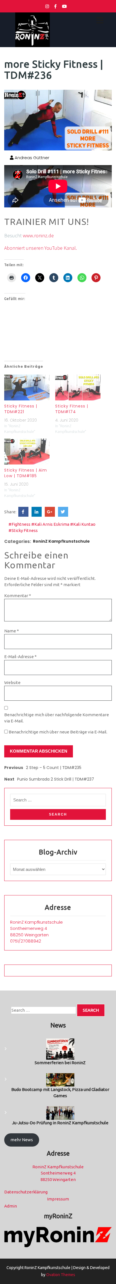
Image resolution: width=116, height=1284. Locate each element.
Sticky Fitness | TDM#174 (71, 409)
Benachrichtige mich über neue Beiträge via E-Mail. (58, 731)
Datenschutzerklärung (26, 1191)
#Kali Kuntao (82, 524)
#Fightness (19, 524)
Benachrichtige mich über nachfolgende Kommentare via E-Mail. (56, 718)
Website (12, 682)
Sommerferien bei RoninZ (60, 1062)
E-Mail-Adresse (20, 656)
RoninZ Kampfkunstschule (61, 541)
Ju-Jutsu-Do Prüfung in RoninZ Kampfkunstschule (60, 1122)
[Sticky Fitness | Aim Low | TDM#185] (27, 451)
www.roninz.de (38, 235)
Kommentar (17, 595)
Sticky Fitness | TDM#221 (20, 409)
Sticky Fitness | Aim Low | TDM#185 (25, 473)
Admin (10, 1206)
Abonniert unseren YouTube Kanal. (40, 248)
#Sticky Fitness (23, 530)
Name (11, 630)
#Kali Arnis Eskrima (50, 524)
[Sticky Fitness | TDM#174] (78, 387)
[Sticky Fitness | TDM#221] (27, 387)
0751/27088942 (25, 941)
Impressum (58, 1199)
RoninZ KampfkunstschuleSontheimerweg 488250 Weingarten (36, 928)
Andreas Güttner (31, 158)
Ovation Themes (60, 1274)
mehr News (21, 1139)
